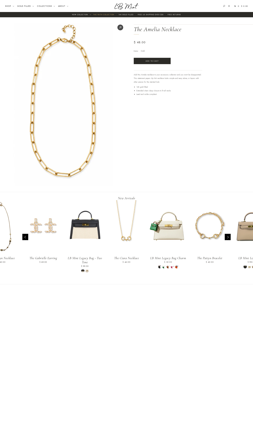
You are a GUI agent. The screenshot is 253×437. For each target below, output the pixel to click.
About (62, 6)
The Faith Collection (103, 14)
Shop (8, 6)
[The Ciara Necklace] (126, 227)
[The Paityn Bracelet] (210, 227)
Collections (45, 6)
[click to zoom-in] (120, 27)
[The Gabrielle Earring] (43, 227)
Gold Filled (24, 6)
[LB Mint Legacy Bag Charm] (168, 227)
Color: (136, 51)
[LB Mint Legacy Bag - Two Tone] (85, 227)
